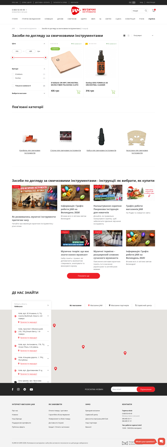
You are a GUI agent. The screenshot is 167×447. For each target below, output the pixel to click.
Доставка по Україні (56, 423)
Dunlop (30, 78)
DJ (100, 19)
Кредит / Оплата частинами (59, 427)
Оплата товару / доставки (58, 410)
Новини (15, 415)
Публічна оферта (18, 427)
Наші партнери (91, 423)
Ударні (84, 19)
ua (134, 2)
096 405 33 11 (127, 419)
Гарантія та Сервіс (60, 2)
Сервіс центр (27, 2)
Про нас (15, 2)
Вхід (141, 2)
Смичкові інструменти (27, 28)
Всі (75, 305)
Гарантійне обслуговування (59, 415)
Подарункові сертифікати (21, 423)
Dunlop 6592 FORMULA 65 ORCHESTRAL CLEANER (97, 84)
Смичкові (72, 19)
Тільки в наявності (30, 86)
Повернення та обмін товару (59, 419)
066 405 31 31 (127, 421)
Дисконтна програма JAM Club (96, 419)
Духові (60, 19)
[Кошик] (78, 92)
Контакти (74, 2)
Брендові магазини (92, 410)
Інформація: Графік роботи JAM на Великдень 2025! (137, 254)
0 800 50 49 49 (18, 10)
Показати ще (83, 276)
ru (130, 2)
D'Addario (30, 74)
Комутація (130, 19)
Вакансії (88, 427)
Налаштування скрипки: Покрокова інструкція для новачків (108, 209)
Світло (108, 19)
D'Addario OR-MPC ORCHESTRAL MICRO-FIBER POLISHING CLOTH (64, 84)
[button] (54, 325)
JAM (13, 28)
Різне (141, 19)
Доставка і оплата (42, 2)
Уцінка (152, 19)
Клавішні (49, 19)
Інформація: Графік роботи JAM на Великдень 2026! (72, 209)
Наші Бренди (17, 419)
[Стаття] (34, 198)
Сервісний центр (91, 415)
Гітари (15, 19)
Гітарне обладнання (31, 19)
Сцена (118, 19)
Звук (93, 19)
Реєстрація (151, 2)
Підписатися (145, 389)
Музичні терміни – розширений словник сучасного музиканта (106, 254)
